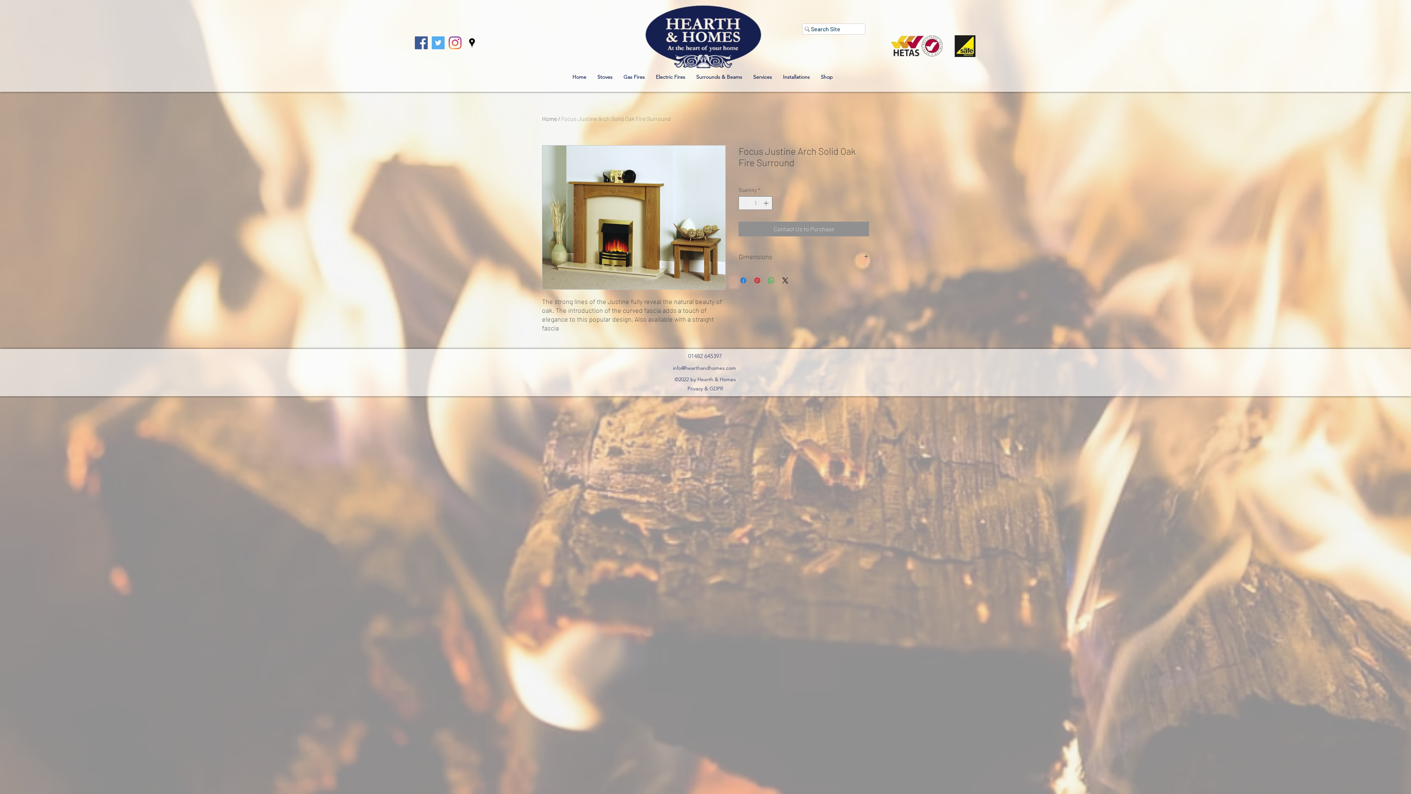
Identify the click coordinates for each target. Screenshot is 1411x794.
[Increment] (766, 203)
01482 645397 (705, 356)
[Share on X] (785, 280)
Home (549, 118)
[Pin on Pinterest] (757, 280)
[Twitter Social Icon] (438, 42)
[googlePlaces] (472, 42)
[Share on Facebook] (743, 280)
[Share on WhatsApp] (771, 280)
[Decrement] (744, 203)
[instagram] (455, 42)
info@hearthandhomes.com (704, 368)
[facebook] (421, 42)
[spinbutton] (755, 203)
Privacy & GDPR (705, 388)
